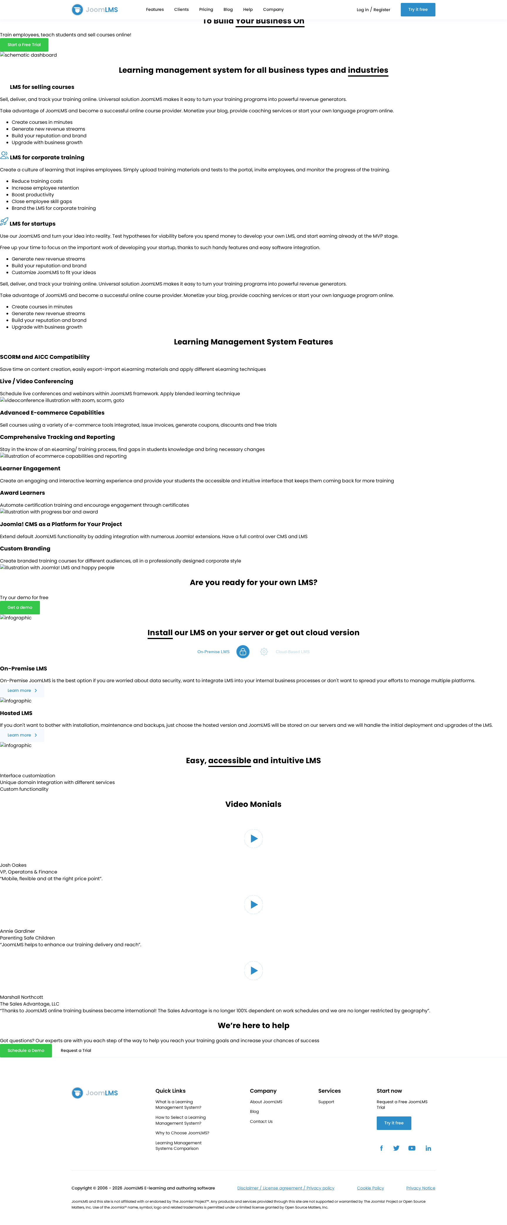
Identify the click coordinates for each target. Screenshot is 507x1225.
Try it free (418, 9)
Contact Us (261, 1121)
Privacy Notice (420, 1188)
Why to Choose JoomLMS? (182, 1133)
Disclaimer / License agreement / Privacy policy (285, 1188)
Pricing (206, 9)
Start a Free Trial (24, 45)
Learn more (19, 691)
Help (248, 9)
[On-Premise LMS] (242, 651)
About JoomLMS (266, 1102)
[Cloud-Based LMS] (264, 651)
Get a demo (20, 607)
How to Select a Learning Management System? (181, 1120)
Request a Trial (76, 1050)
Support (326, 1102)
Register (382, 10)
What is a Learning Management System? (178, 1105)
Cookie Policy (370, 1188)
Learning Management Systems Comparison (179, 1146)
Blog (228, 9)
